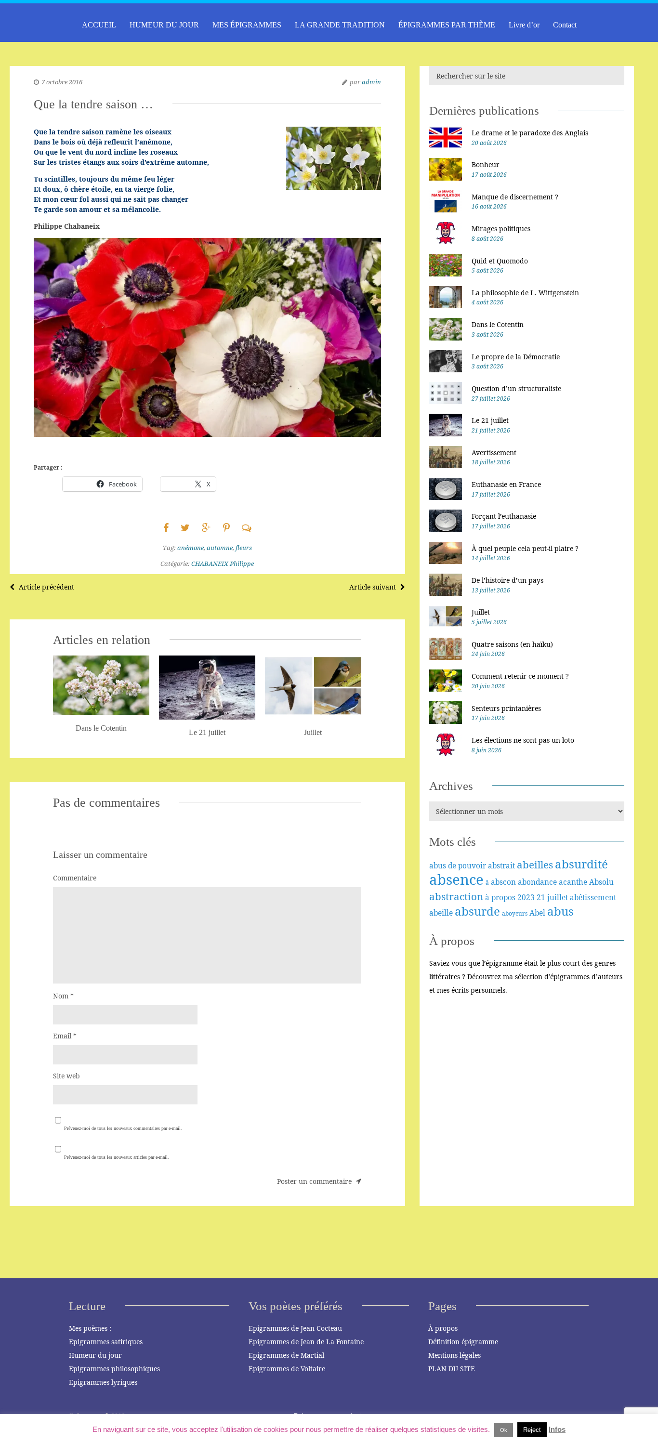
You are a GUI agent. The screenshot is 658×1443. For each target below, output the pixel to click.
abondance (537, 882)
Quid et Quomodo (500, 260)
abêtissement (593, 897)
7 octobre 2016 (61, 82)
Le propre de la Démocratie (516, 356)
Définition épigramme (463, 1341)
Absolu (601, 882)
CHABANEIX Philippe (222, 563)
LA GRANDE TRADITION (340, 25)
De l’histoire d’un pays (507, 580)
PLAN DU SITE (451, 1368)
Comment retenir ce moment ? (520, 676)
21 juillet (552, 897)
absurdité (581, 864)
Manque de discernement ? (515, 196)
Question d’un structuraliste (516, 388)
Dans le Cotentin (498, 324)
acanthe (573, 882)
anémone (190, 547)
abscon (503, 882)
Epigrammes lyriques (103, 1382)
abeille (441, 912)
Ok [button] (503, 1430)
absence (456, 879)
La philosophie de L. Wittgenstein (525, 292)
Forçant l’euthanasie (504, 516)
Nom (63, 995)
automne (220, 547)
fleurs (244, 547)
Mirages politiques (501, 228)
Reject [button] (532, 1429)
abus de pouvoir (457, 865)
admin (371, 82)
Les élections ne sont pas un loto (523, 740)
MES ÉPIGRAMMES (246, 25)
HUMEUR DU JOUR (164, 25)
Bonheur (486, 164)
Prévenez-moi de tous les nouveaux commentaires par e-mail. (123, 1128)
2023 (526, 897)
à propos (500, 897)
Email (65, 1035)
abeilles (535, 864)
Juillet (481, 612)
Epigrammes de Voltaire (287, 1368)
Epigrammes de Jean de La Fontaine (306, 1341)
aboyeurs (514, 913)
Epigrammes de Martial (286, 1355)
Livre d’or (524, 25)
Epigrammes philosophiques (114, 1368)
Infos (557, 1429)
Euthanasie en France (506, 484)
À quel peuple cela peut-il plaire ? (525, 548)
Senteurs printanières (506, 708)
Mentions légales (454, 1355)
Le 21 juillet (490, 420)
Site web (66, 1075)
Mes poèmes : (90, 1328)
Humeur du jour (95, 1355)
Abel (537, 912)
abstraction (456, 896)
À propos (443, 1328)
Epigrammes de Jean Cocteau (295, 1328)
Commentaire (74, 877)
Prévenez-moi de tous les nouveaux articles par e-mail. (116, 1157)
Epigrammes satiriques (106, 1341)
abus (560, 911)
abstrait (501, 865)
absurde (477, 911)
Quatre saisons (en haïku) (512, 644)
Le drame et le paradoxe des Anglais (530, 132)
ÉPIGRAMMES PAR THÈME (446, 25)
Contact (565, 25)
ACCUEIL (99, 25)
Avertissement (494, 452)
